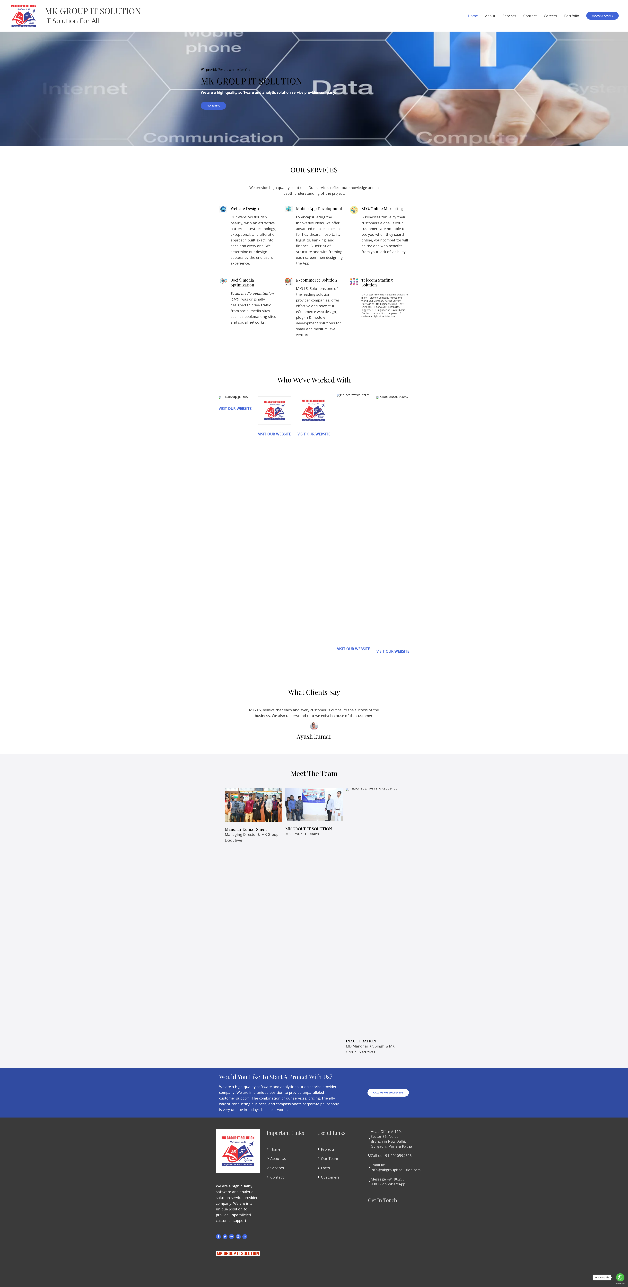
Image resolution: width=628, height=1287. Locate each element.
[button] (602, 16)
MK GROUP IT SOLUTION (93, 10)
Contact (530, 15)
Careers (550, 15)
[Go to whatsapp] (620, 1277)
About (490, 15)
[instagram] (239, 1236)
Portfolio (571, 15)
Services (509, 15)
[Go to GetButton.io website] (620, 1284)
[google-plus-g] (232, 1236)
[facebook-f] (219, 1236)
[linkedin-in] (245, 1236)
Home (473, 15)
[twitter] (225, 1236)
